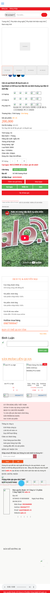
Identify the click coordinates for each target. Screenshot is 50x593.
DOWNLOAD (5, 206)
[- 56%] (36, 372)
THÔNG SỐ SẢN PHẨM (36, 202)
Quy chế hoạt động (10, 433)
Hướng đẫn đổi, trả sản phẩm (13, 446)
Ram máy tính (7, 24)
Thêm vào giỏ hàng (15, 182)
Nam (7, 461)
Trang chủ (5, 21)
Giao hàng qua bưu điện (12, 440)
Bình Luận (43, 350)
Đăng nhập (13, 9)
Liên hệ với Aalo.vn (10, 430)
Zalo (40, 187)
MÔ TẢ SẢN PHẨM (24, 202)
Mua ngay (38, 182)
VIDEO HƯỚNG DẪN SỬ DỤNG (10, 202)
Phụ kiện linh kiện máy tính (36, 21)
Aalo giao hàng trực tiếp (12, 443)
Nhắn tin (25, 187)
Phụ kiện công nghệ (18, 21)
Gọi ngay (9, 187)
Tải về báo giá (24, 193)
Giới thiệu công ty (9, 427)
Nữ (18, 461)
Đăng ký (4, 9)
